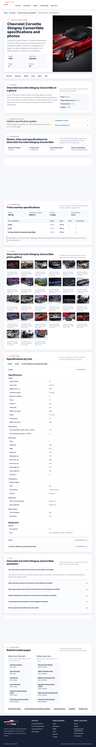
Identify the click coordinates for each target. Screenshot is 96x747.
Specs (40, 76)
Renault (55, 734)
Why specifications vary (71, 125)
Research (18, 76)
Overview (9, 76)
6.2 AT (10, 228)
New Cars (54, 5)
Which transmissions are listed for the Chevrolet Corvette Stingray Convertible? (32, 595)
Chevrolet (12, 12)
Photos (26, 76)
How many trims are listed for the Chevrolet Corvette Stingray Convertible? (31, 569)
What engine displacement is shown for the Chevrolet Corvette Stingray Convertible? (34, 589)
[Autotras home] (11, 723)
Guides (76, 726)
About (76, 723)
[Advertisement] (48, 179)
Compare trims (83, 709)
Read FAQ (72, 709)
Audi (54, 723)
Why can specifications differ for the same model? (23, 608)
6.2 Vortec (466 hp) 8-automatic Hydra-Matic (22, 232)
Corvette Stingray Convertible (26, 12)
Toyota (55, 737)
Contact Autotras (37, 729)
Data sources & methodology (79, 729)
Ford (54, 731)
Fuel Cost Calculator (38, 726)
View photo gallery (59, 709)
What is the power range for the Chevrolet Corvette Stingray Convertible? (30, 583)
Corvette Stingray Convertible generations (37, 709)
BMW (54, 729)
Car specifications (37, 723)
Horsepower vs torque (71, 120)
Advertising (35, 731)
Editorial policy (79, 733)
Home (6, 12)
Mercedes (56, 726)
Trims (33, 76)
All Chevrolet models (14, 709)
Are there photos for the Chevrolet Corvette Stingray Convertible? (28, 601)
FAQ (46, 76)
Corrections (78, 736)
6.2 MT (10, 224)
